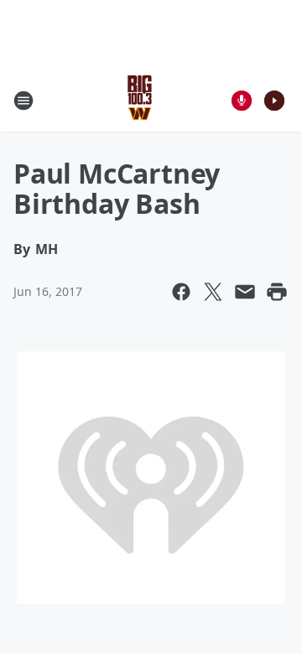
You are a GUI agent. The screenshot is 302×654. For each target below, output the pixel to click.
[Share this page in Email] (245, 292)
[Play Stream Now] (274, 101)
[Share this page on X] (213, 292)
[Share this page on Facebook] (181, 292)
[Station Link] (140, 100)
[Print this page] (277, 292)
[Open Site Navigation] (23, 101)
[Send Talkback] (242, 101)
